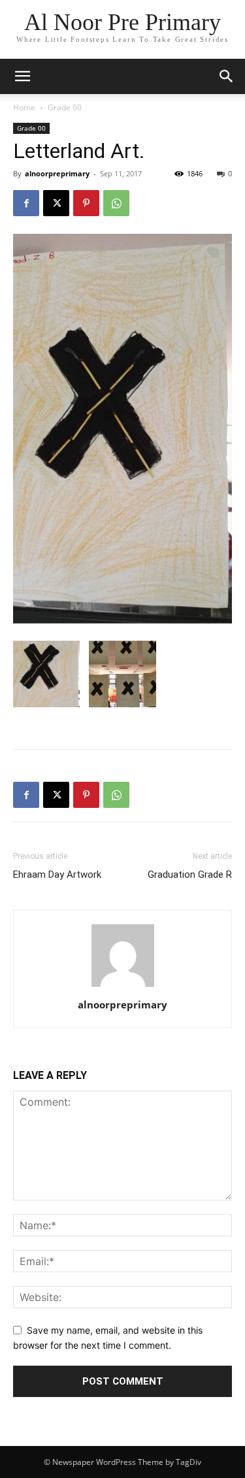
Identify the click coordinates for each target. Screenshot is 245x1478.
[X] (56, 203)
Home (24, 107)
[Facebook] (26, 203)
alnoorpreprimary (57, 173)
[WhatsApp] (116, 203)
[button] (226, 76)
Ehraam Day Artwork (57, 874)
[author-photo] (122, 986)
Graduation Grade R (190, 874)
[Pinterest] (86, 203)
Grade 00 (65, 107)
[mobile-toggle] (22, 76)
